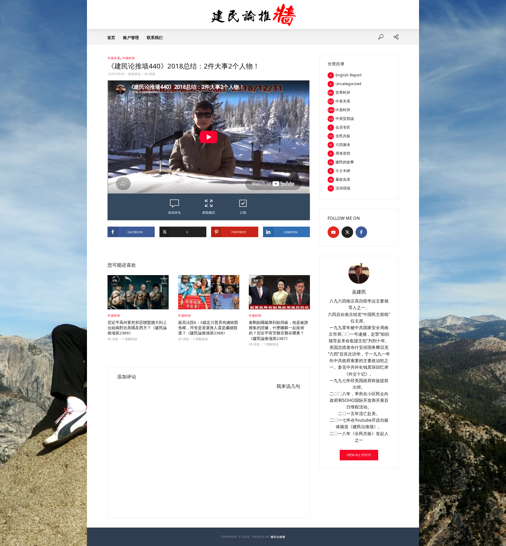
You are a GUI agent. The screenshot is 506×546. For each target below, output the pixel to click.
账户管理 (131, 37)
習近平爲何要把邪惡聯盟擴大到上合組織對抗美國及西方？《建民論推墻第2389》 (137, 328)
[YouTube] (333, 232)
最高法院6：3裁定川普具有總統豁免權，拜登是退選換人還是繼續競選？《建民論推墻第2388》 (208, 328)
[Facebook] (361, 232)
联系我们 (155, 37)
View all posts (359, 455)
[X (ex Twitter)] (347, 232)
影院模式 (208, 212)
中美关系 (114, 58)
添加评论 (134, 74)
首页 (111, 37)
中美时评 (128, 58)
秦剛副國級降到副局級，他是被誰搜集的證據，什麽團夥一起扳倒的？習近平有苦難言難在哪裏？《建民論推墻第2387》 (278, 330)
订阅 (243, 212)
